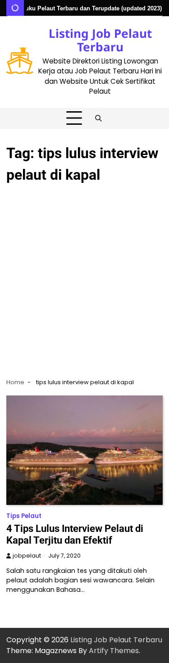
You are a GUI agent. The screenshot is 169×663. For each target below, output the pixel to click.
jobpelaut (27, 555)
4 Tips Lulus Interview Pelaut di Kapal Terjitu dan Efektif (74, 534)
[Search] (98, 118)
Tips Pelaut (23, 516)
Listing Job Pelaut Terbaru (100, 40)
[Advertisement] (84, 279)
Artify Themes (114, 650)
